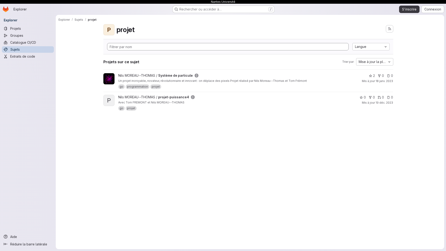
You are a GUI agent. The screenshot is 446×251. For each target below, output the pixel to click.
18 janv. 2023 (384, 81)
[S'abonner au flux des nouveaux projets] (389, 29)
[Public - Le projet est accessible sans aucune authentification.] (196, 75)
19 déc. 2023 (384, 102)
